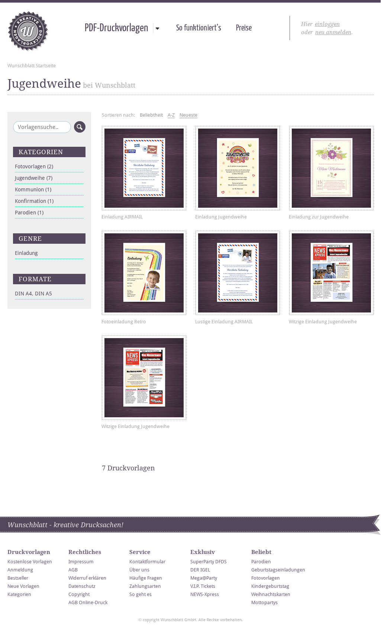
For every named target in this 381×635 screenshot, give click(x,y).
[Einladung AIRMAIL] (144, 168)
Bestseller (17, 578)
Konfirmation (34, 201)
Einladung (26, 253)
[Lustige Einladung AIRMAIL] (237, 272)
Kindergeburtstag (270, 586)
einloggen (327, 24)
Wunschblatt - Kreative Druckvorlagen (28, 31)
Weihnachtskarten (270, 594)
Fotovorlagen (34, 166)
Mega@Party (203, 578)
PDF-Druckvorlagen (116, 28)
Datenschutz (82, 586)
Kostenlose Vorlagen (29, 561)
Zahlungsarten (145, 586)
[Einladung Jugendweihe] (237, 168)
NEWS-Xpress (204, 594)
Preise (244, 28)
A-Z (171, 115)
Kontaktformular (147, 561)
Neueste (188, 115)
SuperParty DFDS (208, 561)
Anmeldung (20, 570)
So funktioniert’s (198, 28)
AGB (73, 570)
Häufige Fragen (145, 578)
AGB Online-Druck (87, 602)
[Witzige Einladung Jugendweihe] (331, 272)
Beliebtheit (151, 115)
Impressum (81, 561)
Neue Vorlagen (23, 586)
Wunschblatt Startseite (31, 65)
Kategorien (19, 594)
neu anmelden (333, 32)
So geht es (140, 594)
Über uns (139, 570)
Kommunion (33, 189)
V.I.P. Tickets (202, 586)
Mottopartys (264, 602)
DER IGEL (200, 570)
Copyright (79, 594)
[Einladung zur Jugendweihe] (331, 168)
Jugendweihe (33, 178)
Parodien (29, 213)
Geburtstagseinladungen (278, 570)
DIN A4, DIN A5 (33, 294)
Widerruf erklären (87, 578)
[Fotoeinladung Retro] (144, 272)
